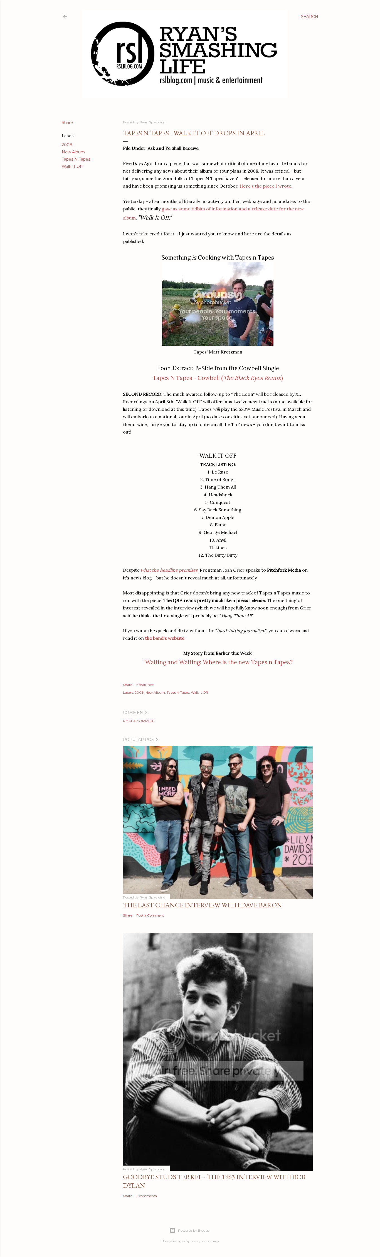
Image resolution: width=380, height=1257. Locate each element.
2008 (67, 144)
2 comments (146, 1196)
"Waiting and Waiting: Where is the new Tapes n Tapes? (218, 662)
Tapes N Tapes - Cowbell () (218, 378)
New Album (73, 152)
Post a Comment (139, 721)
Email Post (145, 685)
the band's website (164, 638)
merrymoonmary (205, 1241)
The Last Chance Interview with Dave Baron (202, 905)
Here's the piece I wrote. (266, 186)
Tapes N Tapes (76, 159)
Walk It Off (72, 166)
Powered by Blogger (194, 1230)
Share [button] (67, 122)
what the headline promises (169, 570)
